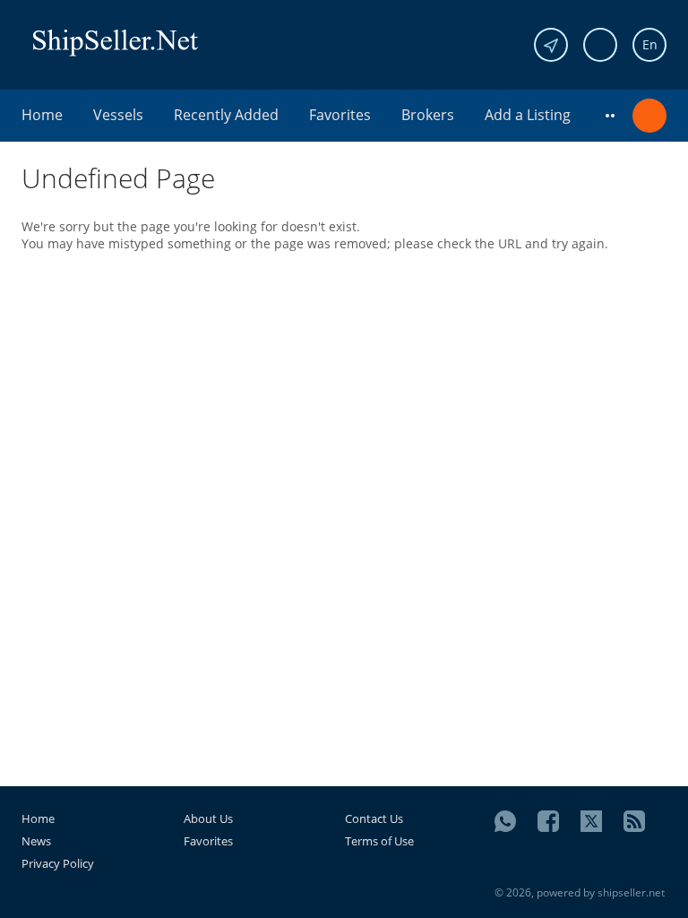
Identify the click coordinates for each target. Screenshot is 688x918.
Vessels (118, 115)
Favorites (340, 115)
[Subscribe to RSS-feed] (634, 821)
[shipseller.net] (116, 41)
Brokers (427, 115)
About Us (208, 818)
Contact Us (374, 818)
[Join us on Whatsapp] (505, 821)
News (36, 841)
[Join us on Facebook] (548, 821)
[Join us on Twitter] (591, 821)
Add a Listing (528, 115)
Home (42, 115)
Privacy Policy (58, 863)
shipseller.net (631, 892)
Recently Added (226, 115)
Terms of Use (379, 841)
